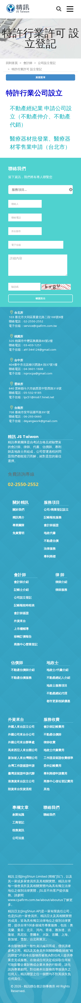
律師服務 (61, 590)
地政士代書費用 (54, 750)
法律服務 (50, 548)
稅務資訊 (18, 830)
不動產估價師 (52, 734)
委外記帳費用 (52, 765)
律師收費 (49, 742)
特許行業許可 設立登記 (27, 69)
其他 (47, 789)
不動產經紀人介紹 (58, 677)
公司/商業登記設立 (56, 509)
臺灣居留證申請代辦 (21, 773)
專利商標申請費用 (55, 773)
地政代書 (50, 533)
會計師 (27, 63)
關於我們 (18, 509)
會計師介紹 (21, 582)
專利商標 (50, 556)
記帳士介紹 (21, 590)
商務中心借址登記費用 (58, 781)
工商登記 (18, 822)
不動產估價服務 (21, 677)
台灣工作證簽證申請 (21, 765)
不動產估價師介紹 (23, 670)
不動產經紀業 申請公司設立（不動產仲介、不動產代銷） (41, 116)
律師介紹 (61, 582)
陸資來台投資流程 (20, 789)
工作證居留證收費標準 (58, 758)
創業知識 (18, 814)
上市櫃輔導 (21, 629)
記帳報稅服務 (53, 517)
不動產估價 (51, 541)
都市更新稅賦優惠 (58, 701)
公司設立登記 (47, 63)
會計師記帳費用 (54, 726)
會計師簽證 (51, 525)
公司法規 (18, 838)
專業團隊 (18, 525)
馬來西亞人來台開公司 (23, 750)
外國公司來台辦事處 (21, 742)
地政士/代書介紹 (57, 670)
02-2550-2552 (23, 484)
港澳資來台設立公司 (21, 781)
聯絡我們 (49, 814)
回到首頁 (12, 63)
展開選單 (40, 77)
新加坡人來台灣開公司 (23, 758)
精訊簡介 (18, 517)
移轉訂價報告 (23, 636)
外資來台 (20, 621)
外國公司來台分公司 (21, 734)
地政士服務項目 (57, 685)
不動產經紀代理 (57, 693)
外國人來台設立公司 (21, 726)
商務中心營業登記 (26, 644)
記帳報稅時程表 (24, 605)
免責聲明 (18, 533)
